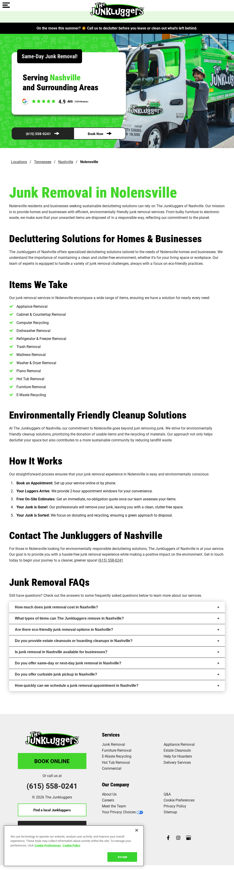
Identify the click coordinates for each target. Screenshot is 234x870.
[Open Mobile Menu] (6, 5)
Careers (108, 800)
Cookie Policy (71, 845)
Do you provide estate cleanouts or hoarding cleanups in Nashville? (74, 641)
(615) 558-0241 (38, 133)
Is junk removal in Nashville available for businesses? (61, 652)
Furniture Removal (116, 750)
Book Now (95, 133)
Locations (19, 161)
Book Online (52, 761)
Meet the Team (114, 806)
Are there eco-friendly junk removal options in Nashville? (64, 629)
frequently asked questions (116, 595)
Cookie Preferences (48, 845)
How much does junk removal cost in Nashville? (56, 607)
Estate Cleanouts (177, 750)
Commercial (111, 768)
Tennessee (42, 161)
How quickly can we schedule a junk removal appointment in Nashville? (76, 685)
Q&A (167, 794)
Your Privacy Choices (119, 812)
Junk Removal (113, 744)
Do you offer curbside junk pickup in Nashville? (56, 674)
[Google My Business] (188, 838)
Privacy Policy (175, 806)
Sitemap (170, 812)
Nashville (65, 161)
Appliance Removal (179, 744)
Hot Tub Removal (116, 762)
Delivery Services (177, 762)
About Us (109, 794)
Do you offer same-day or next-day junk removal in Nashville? (68, 663)
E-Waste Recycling (116, 756)
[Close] (137, 830)
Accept (122, 857)
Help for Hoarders (178, 756)
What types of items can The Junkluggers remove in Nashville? (69, 618)
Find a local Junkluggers (52, 810)
